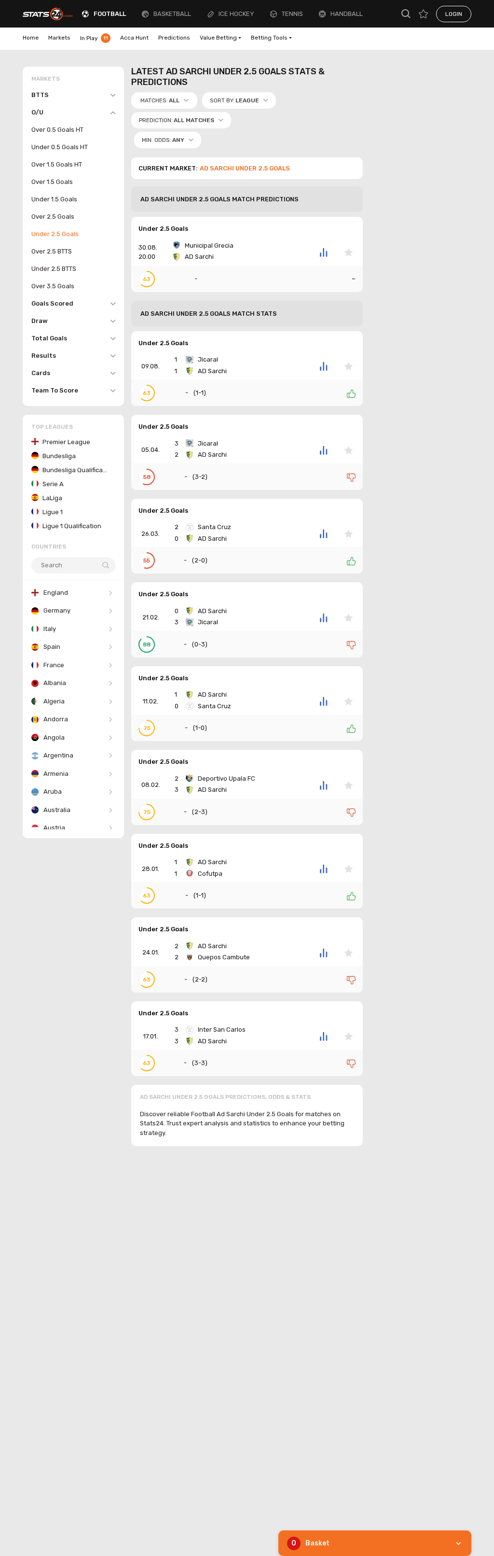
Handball (346, 13)
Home (31, 37)
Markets (59, 37)
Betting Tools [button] (269, 37)
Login (453, 14)
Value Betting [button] (218, 37)
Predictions (174, 37)
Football (110, 13)
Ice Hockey (236, 13)
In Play (94, 38)
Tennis (292, 13)
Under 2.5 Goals (163, 228)
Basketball (172, 13)
